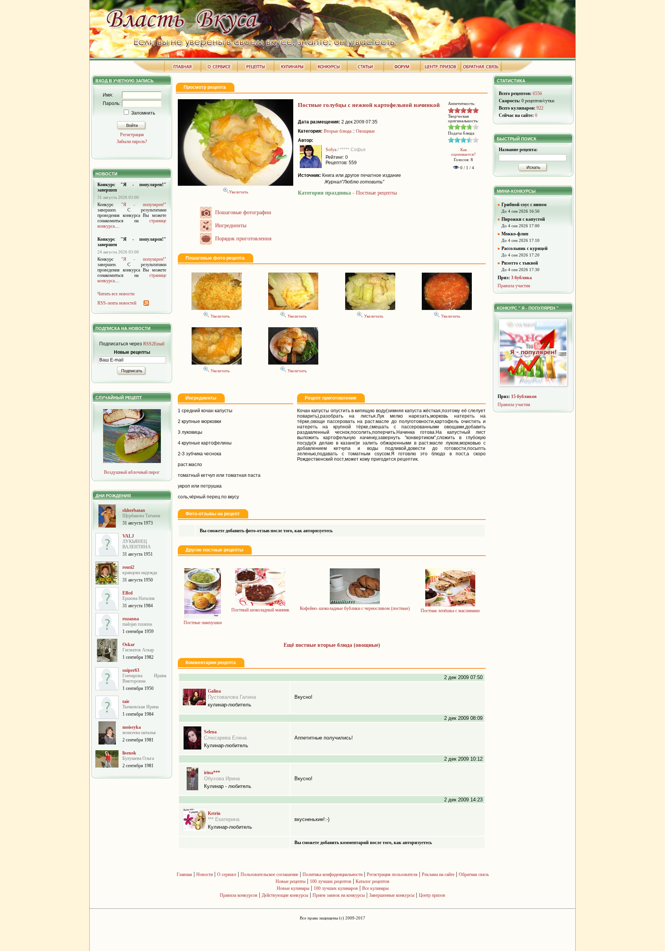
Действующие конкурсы (285, 895)
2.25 (461, 110)
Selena (210, 731)
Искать (533, 167)
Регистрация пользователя (392, 874)
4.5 (475, 110)
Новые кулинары (293, 888)
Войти (132, 125)
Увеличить (238, 192)
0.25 (448, 110)
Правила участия (514, 285)
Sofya (331, 149)
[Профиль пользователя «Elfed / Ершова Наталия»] (107, 608)
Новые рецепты (291, 881)
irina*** (212, 772)
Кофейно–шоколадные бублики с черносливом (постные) (355, 608)
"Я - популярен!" (143, 204)
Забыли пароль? (132, 141)
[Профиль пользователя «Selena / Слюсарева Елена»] (192, 748)
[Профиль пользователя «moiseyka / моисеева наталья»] (107, 743)
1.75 (458, 110)
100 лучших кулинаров (336, 888)
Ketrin (214, 813)
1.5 (456, 110)
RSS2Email (153, 343)
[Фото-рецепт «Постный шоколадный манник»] (260, 604)
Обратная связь (474, 874)
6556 (537, 93)
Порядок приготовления (243, 238)
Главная (184, 874)
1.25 (455, 110)
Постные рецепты (376, 193)
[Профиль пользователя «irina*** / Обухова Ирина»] (192, 788)
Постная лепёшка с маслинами (450, 610)
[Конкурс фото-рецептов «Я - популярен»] (534, 388)
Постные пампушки (203, 622)
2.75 (464, 110)
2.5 (462, 110)
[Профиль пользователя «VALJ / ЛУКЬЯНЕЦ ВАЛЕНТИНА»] (107, 554)
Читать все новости (115, 293)
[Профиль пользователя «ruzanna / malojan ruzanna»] (107, 634)
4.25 (473, 110)
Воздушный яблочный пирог (132, 472)
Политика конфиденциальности (332, 874)
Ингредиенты (230, 225)
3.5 (469, 110)
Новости (204, 874)
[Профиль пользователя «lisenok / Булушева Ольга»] (107, 766)
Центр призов (432, 895)
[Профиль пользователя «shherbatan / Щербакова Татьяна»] (107, 526)
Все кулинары (375, 888)
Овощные (365, 131)
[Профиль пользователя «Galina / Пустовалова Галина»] (194, 703)
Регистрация (132, 134)
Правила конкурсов (238, 895)
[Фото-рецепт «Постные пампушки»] (202, 617)
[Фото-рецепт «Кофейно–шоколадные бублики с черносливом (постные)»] (355, 602)
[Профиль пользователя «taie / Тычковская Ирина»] (107, 717)
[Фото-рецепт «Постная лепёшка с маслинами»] (450, 605)
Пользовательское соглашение (269, 874)
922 (539, 108)
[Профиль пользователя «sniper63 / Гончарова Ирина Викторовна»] (107, 688)
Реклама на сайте (438, 874)
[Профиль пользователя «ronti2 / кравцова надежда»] (107, 583)
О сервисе (226, 874)
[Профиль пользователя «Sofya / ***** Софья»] (311, 166)
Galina (214, 691)
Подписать (131, 370)
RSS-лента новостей (116, 303)
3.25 (467, 110)
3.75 (470, 110)
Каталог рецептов (372, 881)
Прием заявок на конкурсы (338, 895)
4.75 (476, 110)
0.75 (452, 110)
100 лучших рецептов (330, 881)
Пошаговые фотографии (243, 212)
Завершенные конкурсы (391, 895)
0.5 (450, 110)
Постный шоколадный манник (260, 610)
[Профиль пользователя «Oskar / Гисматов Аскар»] (107, 660)
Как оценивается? (463, 152)
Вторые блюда (337, 131)
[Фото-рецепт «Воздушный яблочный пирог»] (132, 461)
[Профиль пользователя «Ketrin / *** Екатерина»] (194, 829)
